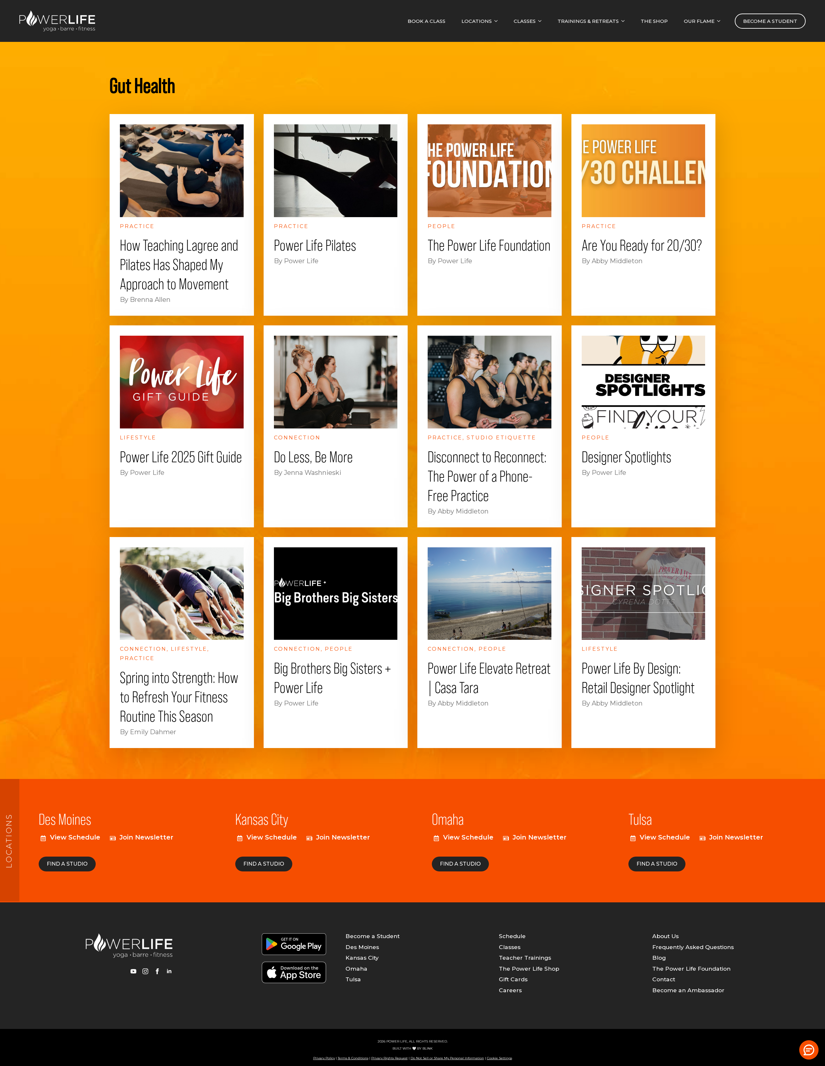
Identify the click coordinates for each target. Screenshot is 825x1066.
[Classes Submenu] (542, 21)
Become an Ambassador (688, 990)
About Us (665, 936)
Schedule (512, 936)
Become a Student (372, 936)
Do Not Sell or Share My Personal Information (447, 1058)
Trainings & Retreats (588, 21)
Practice (137, 226)
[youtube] (133, 971)
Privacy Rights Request (389, 1058)
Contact (663, 979)
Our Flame (699, 21)
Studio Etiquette (501, 438)
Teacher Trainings (525, 958)
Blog (659, 958)
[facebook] (157, 971)
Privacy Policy (324, 1058)
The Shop (654, 21)
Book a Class (426, 21)
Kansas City (362, 958)
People (442, 226)
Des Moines (362, 947)
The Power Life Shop (529, 969)
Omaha (356, 969)
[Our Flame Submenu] (720, 21)
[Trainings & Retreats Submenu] (625, 21)
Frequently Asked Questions (693, 947)
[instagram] (145, 971)
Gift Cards (513, 979)
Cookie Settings (499, 1058)
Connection (297, 438)
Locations (476, 21)
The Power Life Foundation (691, 969)
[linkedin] (169, 971)
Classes (525, 21)
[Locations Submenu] (498, 21)
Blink (427, 1048)
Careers (510, 990)
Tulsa (353, 979)
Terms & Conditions (353, 1058)
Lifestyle (138, 438)
